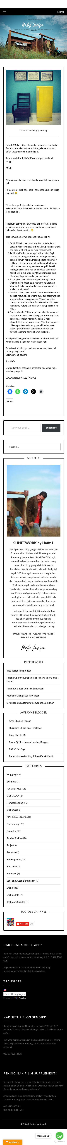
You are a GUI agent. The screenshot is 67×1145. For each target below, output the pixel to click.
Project (10, 845)
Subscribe (51, 428)
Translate (22, 998)
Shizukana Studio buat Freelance (25, 728)
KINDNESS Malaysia (17, 817)
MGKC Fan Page (17, 749)
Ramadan (11, 852)
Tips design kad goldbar (19, 671)
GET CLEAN (13, 796)
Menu (60, 12)
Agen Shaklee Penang (20, 721)
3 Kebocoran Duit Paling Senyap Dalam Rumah (30, 703)
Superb (43, 1124)
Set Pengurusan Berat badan (21, 881)
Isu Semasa (12, 810)
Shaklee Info (13, 895)
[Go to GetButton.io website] (60, 1142)
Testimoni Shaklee (16, 902)
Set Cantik (12, 866)
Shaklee (11, 888)
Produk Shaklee (15, 838)
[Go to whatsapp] (59, 1136)
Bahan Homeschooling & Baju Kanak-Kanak (31, 756)
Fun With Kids (14, 789)
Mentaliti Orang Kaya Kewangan (23, 696)
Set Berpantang (14, 859)
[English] (4, 990)
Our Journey (13, 824)
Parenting (11, 831)
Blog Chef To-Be (17, 735)
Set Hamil (12, 874)
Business (11, 782)
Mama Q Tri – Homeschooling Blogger (28, 742)
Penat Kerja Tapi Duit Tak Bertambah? (26, 689)
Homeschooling (15, 803)
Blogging (11, 774)
